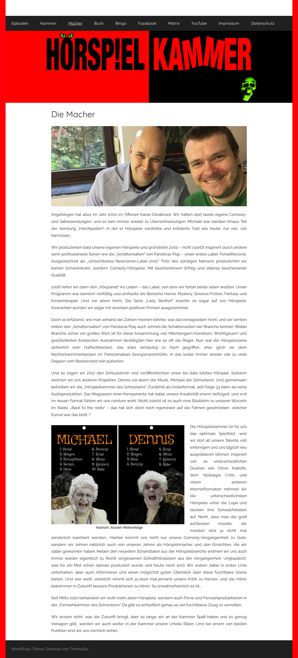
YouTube (199, 23)
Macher (75, 23)
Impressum (229, 23)
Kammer (48, 23)
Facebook (147, 23)
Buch (99, 23)
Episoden (20, 23)
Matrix (173, 23)
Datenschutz (262, 23)
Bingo (120, 23)
